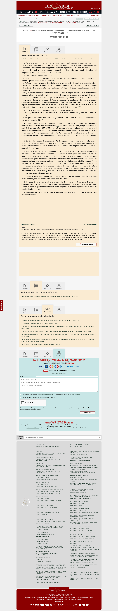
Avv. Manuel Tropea (64, 595)
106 (58, 126)
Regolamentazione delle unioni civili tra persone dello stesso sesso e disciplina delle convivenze (49, 547)
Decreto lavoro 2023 (42, 532)
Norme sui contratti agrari (78, 455)
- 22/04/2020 (50, 320)
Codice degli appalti (42, 524)
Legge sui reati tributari (78, 493)
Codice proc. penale (58, 15)
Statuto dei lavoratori (43, 561)
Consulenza (59, 52)
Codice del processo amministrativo (48, 493)
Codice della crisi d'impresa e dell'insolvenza (50, 521)
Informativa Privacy (58, 599)
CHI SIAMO (79, 19)
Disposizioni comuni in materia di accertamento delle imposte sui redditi (83, 546)
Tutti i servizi (95, 15)
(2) (53, 80)
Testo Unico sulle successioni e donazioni (83, 536)
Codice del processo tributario (46, 479)
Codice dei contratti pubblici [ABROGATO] (49, 491)
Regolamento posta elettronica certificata (84, 572)
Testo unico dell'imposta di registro (81, 541)
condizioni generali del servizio (46, 394)
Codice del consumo (42, 484)
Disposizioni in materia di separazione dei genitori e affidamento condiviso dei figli (49, 527)
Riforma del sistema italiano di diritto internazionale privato (82, 490)
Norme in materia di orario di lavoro (48, 582)
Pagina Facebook (80, 604)
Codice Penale (45, 15)
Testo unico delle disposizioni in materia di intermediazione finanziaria (46, 21)
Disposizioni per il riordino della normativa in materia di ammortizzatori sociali (51, 577)
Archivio (79, 599)
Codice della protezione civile (46, 519)
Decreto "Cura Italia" (43, 541)
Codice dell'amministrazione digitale (48, 512)
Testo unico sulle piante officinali (81, 530)
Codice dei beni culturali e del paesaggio (49, 489)
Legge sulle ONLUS (76, 477)
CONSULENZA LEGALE (91, 19)
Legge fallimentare (76, 446)
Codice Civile (22, 15)
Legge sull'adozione (42, 551)
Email (21, 376)
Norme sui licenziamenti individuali (47, 579)
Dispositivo (25, 288)
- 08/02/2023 (56, 331)
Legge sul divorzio (42, 544)
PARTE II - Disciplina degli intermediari (63, 58)
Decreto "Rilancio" (42, 539)
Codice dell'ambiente (43, 498)
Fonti (26, 21)
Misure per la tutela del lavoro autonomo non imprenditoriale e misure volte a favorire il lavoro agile (51, 573)
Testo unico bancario (77, 503)
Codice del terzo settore (44, 517)
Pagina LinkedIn (87, 604)
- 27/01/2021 (50, 296)
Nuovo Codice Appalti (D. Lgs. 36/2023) (47, 446)
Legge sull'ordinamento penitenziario (82, 487)
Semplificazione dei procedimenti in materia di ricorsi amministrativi (84, 468)
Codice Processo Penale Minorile (47, 475)
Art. (26, 25)
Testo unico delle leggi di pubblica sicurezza (84, 513)
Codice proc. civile (33, 15)
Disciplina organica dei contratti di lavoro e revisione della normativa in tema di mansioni (50, 564)
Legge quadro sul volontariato (80, 475)
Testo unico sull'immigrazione (79, 508)
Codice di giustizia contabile (45, 505)
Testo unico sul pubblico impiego (80, 499)
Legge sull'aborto (42, 530)
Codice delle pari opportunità (46, 503)
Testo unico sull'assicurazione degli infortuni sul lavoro (82, 516)
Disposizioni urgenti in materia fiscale (82, 553)
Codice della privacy (42, 482)
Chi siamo (73, 599)
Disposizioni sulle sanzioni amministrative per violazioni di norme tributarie (83, 560)
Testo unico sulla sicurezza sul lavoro (82, 526)
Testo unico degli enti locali (79, 501)
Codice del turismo (42, 496)
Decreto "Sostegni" (42, 537)
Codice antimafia (41, 514)
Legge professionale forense (79, 444)
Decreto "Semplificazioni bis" (45, 534)
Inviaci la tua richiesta (33, 428)
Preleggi (39, 451)
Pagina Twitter (83, 604)
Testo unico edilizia (76, 506)
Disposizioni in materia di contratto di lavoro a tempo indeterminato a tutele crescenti (51, 568)
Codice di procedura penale (45, 469)
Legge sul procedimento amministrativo (83, 465)
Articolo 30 (80, 22)
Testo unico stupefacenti (78, 510)
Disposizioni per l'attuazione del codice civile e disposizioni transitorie (51, 454)
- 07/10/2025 (42, 344)
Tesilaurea (47, 52)
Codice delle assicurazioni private (47, 486)
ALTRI (77, 15)
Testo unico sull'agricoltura (79, 528)
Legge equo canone (76, 463)
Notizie (36, 52)
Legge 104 (39, 559)
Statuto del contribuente (78, 567)
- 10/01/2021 (40, 323)
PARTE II (74, 21)
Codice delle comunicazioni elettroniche (49, 500)
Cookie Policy (67, 599)
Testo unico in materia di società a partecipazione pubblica (81, 533)
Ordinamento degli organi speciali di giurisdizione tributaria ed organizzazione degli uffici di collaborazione (83, 564)
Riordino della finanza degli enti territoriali (84, 570)
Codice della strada (42, 477)
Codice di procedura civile (44, 457)
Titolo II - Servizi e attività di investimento (81, 58)
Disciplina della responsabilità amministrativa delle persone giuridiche (83, 472)
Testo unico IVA (75, 543)
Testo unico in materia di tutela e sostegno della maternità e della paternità (84, 496)
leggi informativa (76, 394)
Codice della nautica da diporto (46, 507)
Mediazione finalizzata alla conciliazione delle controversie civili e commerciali (83, 484)
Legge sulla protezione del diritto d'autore (84, 449)
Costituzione (70, 15)
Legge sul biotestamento (44, 557)
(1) (78, 106)
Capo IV (54, 22)
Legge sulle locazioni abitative (80, 461)
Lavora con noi (59, 601)
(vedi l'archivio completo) (59, 373)
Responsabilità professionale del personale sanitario (81, 458)
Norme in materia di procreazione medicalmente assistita (47, 554)
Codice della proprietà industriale (47, 510)
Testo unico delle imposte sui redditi (82, 539)
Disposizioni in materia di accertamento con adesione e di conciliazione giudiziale (84, 556)
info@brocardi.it (49, 599)
